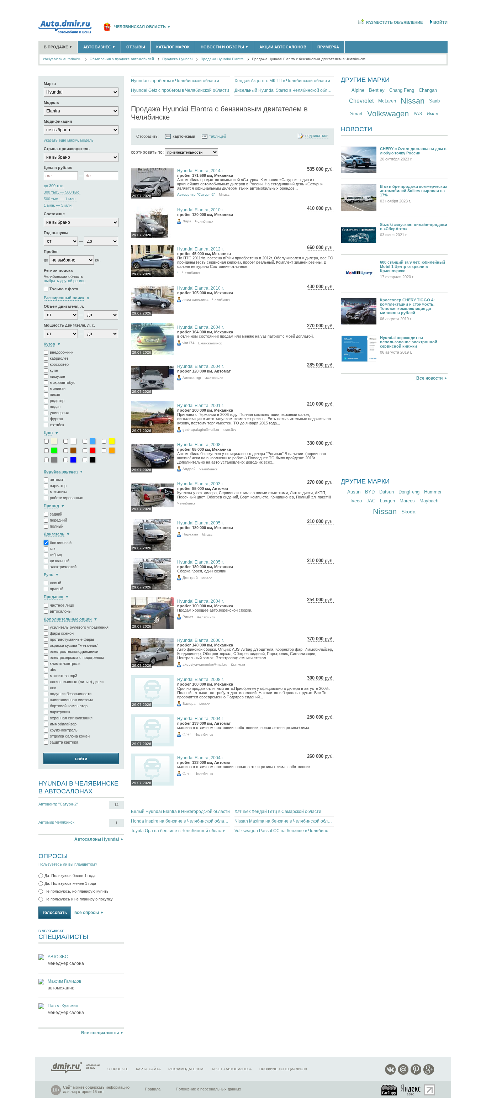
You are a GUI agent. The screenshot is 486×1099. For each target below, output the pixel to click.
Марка (50, 83)
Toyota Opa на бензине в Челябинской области (178, 830)
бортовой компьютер (69, 706)
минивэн (57, 388)
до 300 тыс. (54, 186)
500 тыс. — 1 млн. (60, 199)
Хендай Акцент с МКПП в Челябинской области (282, 80)
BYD (370, 492)
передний (58, 520)
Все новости (429, 378)
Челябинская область (140, 27)
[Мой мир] (403, 1074)
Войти (440, 22)
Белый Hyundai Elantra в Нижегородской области (180, 811)
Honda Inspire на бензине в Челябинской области (180, 821)
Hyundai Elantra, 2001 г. (200, 405)
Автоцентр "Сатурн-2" (58, 804)
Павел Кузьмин (63, 1005)
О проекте (117, 1069)
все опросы (86, 912)
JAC (370, 500)
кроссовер (59, 364)
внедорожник (61, 352)
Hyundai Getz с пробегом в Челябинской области (180, 90)
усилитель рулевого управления (79, 627)
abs (53, 669)
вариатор (58, 486)
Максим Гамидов (64, 981)
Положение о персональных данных (208, 1089)
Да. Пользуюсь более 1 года (69, 875)
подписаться (316, 136)
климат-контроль (65, 663)
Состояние (54, 214)
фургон (56, 419)
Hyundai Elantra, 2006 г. (200, 640)
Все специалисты (100, 1032)
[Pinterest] (416, 1074)
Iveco (356, 500)
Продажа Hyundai (177, 59)
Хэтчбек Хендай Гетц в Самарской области (277, 811)
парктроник (60, 712)
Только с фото (63, 289)
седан (55, 407)
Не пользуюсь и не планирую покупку (78, 899)
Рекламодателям (185, 1069)
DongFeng (408, 492)
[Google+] (428, 1074)
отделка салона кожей (70, 736)
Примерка (328, 47)
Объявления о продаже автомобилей (122, 59)
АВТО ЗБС (58, 956)
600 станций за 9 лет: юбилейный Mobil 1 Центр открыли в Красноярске (412, 266)
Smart (356, 113)
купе (54, 370)
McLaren (387, 101)
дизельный (59, 561)
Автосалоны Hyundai (96, 839)
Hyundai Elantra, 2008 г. (200, 444)
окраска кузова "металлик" (74, 645)
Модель (51, 102)
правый (56, 589)
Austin (353, 492)
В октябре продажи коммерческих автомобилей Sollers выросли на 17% (413, 190)
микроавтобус (62, 382)
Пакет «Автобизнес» (231, 1069)
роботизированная (66, 498)
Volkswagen (388, 113)
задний (56, 514)
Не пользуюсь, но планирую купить (76, 891)
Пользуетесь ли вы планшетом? (67, 864)
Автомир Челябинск (56, 822)
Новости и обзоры (224, 47)
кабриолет (59, 358)
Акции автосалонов (282, 47)
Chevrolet (361, 101)
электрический (63, 567)
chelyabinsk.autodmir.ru (62, 59)
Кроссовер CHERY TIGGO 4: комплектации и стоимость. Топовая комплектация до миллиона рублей (407, 306)
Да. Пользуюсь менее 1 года (70, 883)
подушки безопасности (70, 694)
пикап (55, 394)
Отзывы (135, 47)
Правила (152, 1089)
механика (58, 492)
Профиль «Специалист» (283, 1069)
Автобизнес (99, 47)
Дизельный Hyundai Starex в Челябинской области (284, 90)
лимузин (57, 376)
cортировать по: (147, 152)
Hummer (433, 492)
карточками (184, 136)
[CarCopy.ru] (389, 1089)
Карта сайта (148, 1069)
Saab (434, 101)
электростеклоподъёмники (74, 651)
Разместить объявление (394, 22)
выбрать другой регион (64, 281)
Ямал (432, 113)
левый (55, 583)
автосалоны (61, 611)
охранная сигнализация (71, 718)
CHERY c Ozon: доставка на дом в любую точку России (413, 151)
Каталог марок (173, 47)
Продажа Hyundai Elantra (222, 59)
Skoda (408, 511)
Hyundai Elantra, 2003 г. (200, 483)
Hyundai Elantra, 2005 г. (200, 523)
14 (116, 805)
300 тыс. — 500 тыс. (62, 192)
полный (56, 526)
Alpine (358, 90)
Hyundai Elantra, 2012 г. (200, 249)
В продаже (58, 47)
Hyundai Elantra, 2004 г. (200, 327)
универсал (59, 413)
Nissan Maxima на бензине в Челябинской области (284, 821)
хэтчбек (57, 425)
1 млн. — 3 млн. (58, 205)
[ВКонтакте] (390, 1074)
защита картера (64, 742)
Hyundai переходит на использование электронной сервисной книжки (408, 341)
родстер (57, 400)
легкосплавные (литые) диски (77, 682)
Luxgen (387, 500)
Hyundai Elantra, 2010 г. (200, 209)
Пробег (51, 251)
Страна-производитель (67, 149)
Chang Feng (401, 90)
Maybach (428, 500)
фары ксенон (62, 633)
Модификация (58, 121)
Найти (81, 758)
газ (52, 548)
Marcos (407, 500)
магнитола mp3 (63, 675)
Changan (428, 90)
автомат (57, 479)
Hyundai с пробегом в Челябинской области (175, 80)
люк (53, 688)
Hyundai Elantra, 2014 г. (200, 170)
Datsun (386, 492)
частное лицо (62, 605)
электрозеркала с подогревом (77, 657)
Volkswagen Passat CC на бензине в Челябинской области (284, 830)
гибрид (56, 555)
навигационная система (71, 700)
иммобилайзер (63, 724)
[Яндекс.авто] (411, 1089)
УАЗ (417, 113)
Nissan (412, 100)
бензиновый (61, 542)
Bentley (377, 90)
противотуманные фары (72, 639)
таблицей (217, 136)
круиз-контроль (64, 730)
